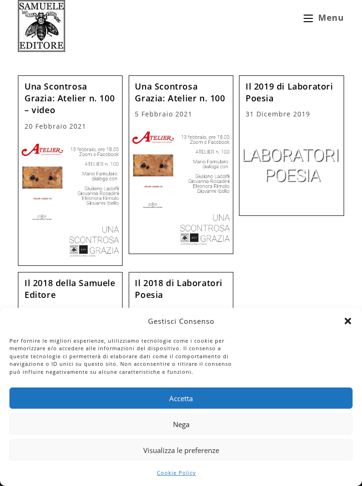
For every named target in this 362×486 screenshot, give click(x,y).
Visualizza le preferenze (181, 450)
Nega (181, 424)
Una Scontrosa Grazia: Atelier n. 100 (180, 92)
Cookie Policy (176, 472)
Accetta (181, 398)
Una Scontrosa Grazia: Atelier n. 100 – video (70, 98)
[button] (348, 321)
